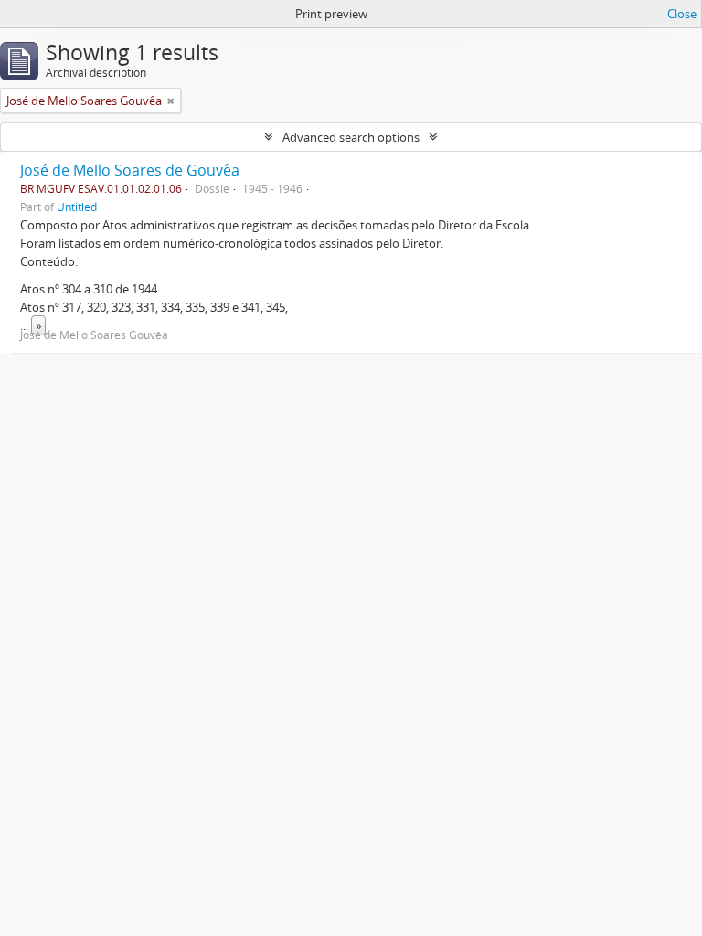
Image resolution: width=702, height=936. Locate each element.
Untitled (77, 206)
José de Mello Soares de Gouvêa (129, 170)
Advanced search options (351, 137)
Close (682, 13)
